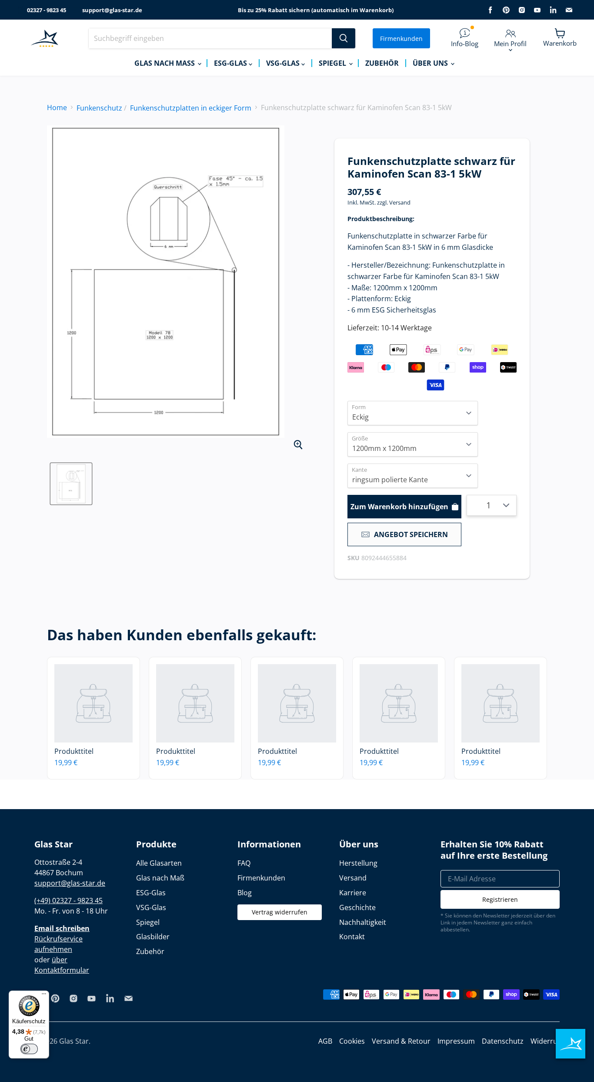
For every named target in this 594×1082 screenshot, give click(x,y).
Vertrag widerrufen (279, 912)
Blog (244, 892)
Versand (399, 202)
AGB (325, 1041)
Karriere (352, 892)
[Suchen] (343, 38)
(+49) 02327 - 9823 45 (68, 900)
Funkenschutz (99, 108)
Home (57, 107)
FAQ (243, 863)
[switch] (29, 1049)
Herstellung (358, 863)
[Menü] (44, 996)
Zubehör (382, 63)
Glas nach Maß (165, 63)
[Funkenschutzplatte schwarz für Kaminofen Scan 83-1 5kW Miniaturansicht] (71, 483)
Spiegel (333, 63)
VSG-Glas (283, 63)
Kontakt (352, 936)
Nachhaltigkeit (362, 922)
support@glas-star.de (112, 10)
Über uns (431, 63)
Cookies (352, 1041)
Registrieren (500, 899)
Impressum (456, 1041)
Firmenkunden (401, 38)
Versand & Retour (401, 1041)
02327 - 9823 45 (46, 10)
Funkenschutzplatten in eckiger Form (190, 108)
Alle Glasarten (159, 863)
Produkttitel (73, 751)
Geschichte (357, 907)
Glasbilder (153, 936)
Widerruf (545, 1041)
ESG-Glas (231, 63)
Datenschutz (503, 1041)
